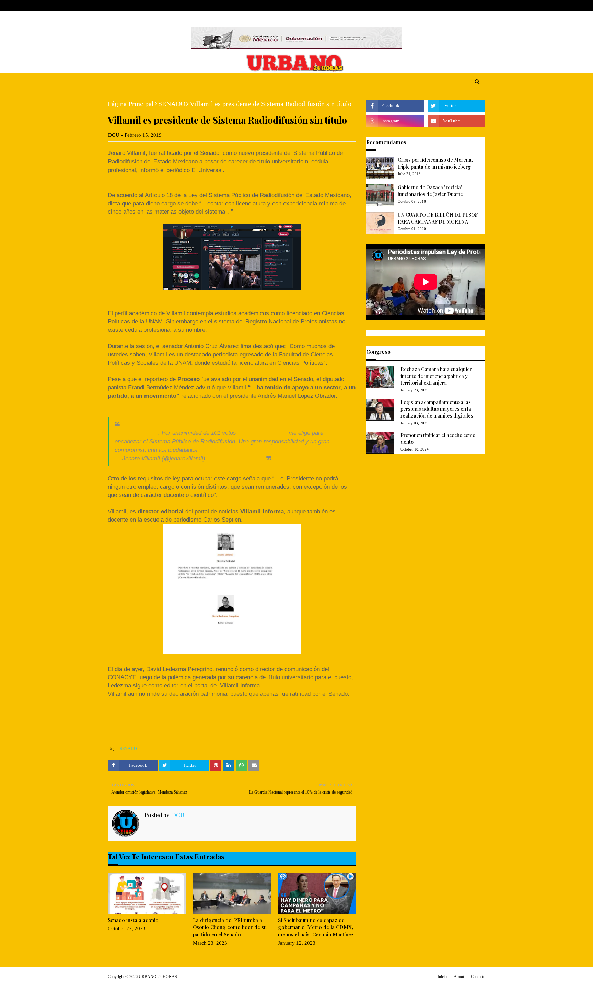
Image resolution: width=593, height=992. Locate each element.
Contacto (478, 976)
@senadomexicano (262, 432)
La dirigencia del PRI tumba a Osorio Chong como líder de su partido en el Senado (230, 927)
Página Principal (131, 103)
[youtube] (456, 121)
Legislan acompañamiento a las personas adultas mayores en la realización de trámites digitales (436, 409)
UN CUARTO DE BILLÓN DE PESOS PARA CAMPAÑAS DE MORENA (438, 218)
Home (114, 5)
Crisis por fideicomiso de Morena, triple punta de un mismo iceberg (435, 163)
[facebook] (450, 5)
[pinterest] (482, 5)
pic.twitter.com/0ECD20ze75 (235, 449)
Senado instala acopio (133, 919)
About (134, 5)
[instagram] (472, 5)
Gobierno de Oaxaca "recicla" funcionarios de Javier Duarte (430, 190)
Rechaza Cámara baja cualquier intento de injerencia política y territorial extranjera (436, 376)
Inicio (442, 976)
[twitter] (461, 5)
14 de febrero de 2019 (235, 458)
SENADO (171, 103)
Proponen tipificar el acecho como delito (437, 438)
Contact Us (160, 5)
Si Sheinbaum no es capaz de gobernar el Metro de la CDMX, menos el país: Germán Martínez (316, 927)
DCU (113, 135)
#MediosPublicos (136, 432)
